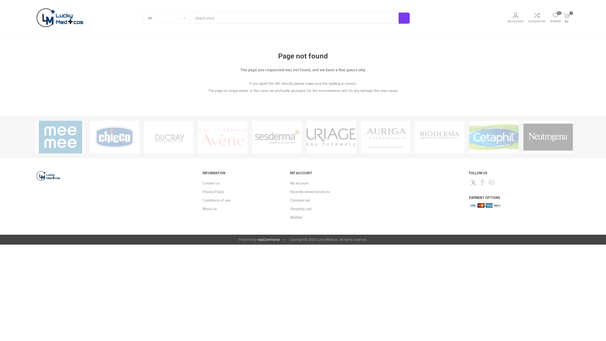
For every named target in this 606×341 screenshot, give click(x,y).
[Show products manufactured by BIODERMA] (439, 137)
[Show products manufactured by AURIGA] (385, 137)
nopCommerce (268, 240)
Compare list (536, 21)
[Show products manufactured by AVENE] (223, 137)
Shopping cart (301, 209)
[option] (60, 137)
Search (404, 18)
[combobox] (294, 18)
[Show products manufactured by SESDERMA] (277, 137)
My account (515, 21)
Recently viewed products (310, 192)
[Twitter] (473, 182)
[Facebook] (482, 182)
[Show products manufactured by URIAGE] (331, 137)
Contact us (211, 183)
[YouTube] (491, 182)
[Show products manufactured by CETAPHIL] (494, 137)
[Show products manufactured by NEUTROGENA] (548, 137)
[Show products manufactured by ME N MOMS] (60, 137)
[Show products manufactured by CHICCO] (114, 137)
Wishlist (296, 217)
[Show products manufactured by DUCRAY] (168, 137)
